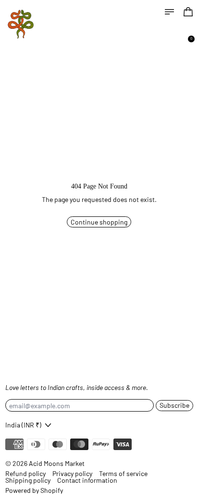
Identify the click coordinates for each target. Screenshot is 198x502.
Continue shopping (99, 222)
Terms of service (123, 473)
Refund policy (25, 473)
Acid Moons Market (57, 463)
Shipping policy (27, 480)
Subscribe (174, 405)
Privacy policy (72, 473)
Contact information (87, 480)
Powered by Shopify (34, 490)
